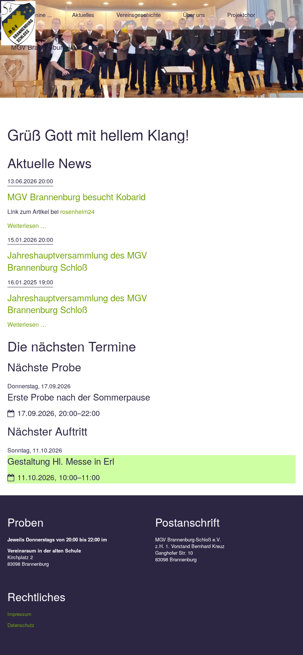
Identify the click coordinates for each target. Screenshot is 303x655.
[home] (18, 22)
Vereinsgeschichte (138, 14)
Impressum (19, 613)
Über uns (194, 14)
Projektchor (241, 14)
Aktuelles (83, 14)
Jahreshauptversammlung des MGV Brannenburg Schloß (77, 260)
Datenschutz (20, 624)
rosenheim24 (77, 211)
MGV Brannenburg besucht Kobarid (76, 196)
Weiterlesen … (26, 225)
